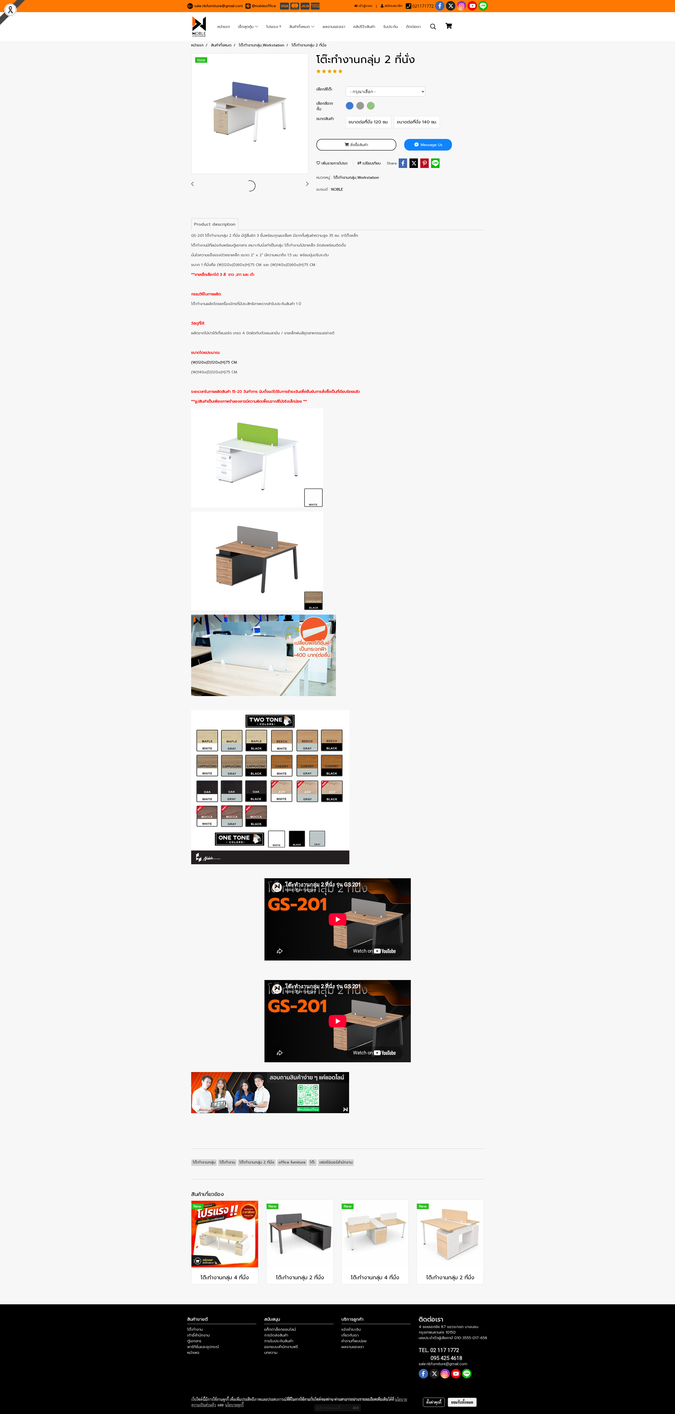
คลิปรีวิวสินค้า (364, 27)
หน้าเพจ (193, 1352)
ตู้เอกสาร (194, 1341)
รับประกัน (390, 27)
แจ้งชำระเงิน (351, 1329)
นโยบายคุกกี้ (234, 1404)
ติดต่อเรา (413, 27)
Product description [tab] (214, 224)
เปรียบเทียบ (371, 163)
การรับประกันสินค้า (278, 1341)
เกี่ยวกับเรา (350, 1335)
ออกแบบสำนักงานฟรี (281, 1347)
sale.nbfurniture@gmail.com (218, 6)
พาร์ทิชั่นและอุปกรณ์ (203, 1347)
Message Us (431, 145)
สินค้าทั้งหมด (300, 27)
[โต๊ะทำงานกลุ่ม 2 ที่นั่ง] (249, 114)
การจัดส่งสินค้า (276, 1335)
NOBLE (337, 189)
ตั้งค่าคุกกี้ (433, 1402)
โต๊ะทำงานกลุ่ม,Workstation (356, 177)
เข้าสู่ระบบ (365, 5)
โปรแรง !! (273, 27)
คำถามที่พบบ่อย (354, 1341)
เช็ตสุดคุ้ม (246, 27)
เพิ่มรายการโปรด (334, 163)
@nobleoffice (264, 6)
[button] (433, 27)
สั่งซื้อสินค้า (358, 145)
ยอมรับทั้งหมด (462, 1402)
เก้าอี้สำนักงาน (198, 1335)
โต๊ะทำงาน (195, 1329)
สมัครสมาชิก (392, 5)
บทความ (270, 1352)
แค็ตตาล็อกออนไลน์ (280, 1329)
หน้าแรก (224, 27)
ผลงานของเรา (334, 27)
